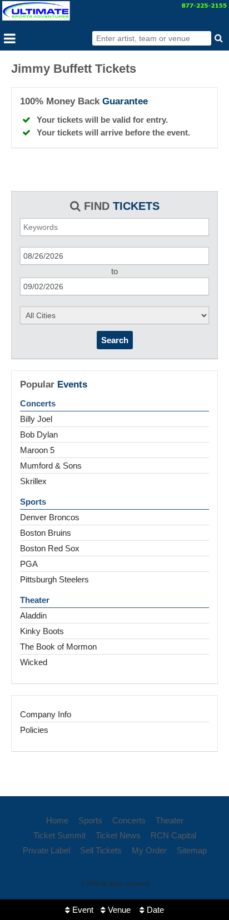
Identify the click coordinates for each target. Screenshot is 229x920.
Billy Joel (36, 419)
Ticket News (118, 835)
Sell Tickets (101, 850)
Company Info (45, 714)
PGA (29, 564)
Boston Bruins (45, 532)
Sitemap (192, 850)
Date (154, 909)
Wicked (33, 662)
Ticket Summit (59, 835)
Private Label (46, 850)
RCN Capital (173, 835)
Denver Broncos (49, 517)
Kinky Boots (42, 631)
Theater (34, 600)
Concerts (38, 403)
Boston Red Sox (49, 548)
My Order (149, 850)
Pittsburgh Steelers (54, 579)
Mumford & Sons (51, 465)
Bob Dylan (39, 434)
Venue (118, 909)
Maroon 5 (37, 450)
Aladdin (33, 615)
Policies (34, 730)
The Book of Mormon (58, 646)
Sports (33, 501)
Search (114, 340)
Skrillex (33, 481)
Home (57, 820)
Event (81, 909)
